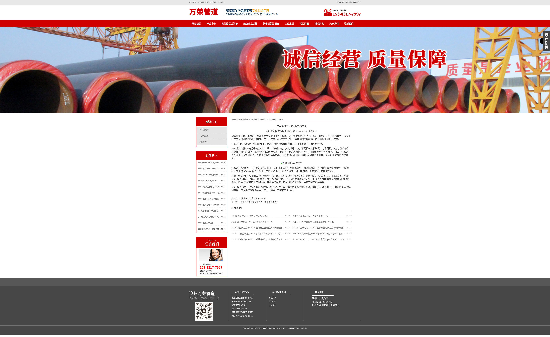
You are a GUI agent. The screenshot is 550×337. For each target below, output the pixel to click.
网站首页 (196, 23)
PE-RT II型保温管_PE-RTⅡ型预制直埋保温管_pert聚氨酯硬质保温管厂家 (209, 181)
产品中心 (211, 23)
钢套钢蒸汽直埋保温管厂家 (242, 316)
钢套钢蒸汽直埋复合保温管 (242, 312)
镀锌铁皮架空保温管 (239, 309)
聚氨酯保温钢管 (230, 23)
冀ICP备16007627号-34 (252, 329)
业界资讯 (204, 142)
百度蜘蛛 (340, 3)
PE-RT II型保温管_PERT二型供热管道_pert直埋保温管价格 (209, 193)
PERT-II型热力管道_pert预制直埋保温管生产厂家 (209, 187)
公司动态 (204, 136)
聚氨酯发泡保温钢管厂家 (241, 302)
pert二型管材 (237, 148)
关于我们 (334, 23)
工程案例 (289, 23)
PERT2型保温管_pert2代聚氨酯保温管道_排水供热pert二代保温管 (209, 205)
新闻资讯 (319, 23)
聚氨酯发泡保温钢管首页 (240, 120)
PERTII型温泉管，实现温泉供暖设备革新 (209, 229)
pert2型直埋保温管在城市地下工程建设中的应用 (209, 217)
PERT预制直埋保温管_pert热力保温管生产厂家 (209, 163)
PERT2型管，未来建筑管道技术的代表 (209, 199)
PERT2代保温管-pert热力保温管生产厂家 (209, 169)
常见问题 (304, 23)
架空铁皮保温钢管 (239, 305)
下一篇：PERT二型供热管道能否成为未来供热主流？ (254, 202)
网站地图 (348, 3)
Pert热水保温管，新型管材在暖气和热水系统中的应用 (209, 211)
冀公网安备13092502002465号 (274, 329)
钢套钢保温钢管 (271, 23)
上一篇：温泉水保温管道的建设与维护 (248, 198)
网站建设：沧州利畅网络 (297, 329)
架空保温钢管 (250, 23)
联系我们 (356, 3)
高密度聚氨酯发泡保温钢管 (242, 298)
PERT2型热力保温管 (205, 223)
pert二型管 (282, 139)
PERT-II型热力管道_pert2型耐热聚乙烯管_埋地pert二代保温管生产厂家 (209, 175)
